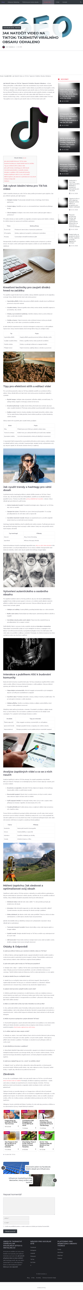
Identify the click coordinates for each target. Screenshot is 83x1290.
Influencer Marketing (13, 2)
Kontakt (65, 2)
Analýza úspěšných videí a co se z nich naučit (17, 174)
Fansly (59, 1249)
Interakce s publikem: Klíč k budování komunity (17, 172)
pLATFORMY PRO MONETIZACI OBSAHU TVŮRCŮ (67, 1243)
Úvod (3, 2)
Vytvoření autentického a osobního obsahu (16, 170)
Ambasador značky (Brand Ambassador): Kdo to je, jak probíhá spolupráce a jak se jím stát (69, 118)
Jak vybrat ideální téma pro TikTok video (15, 161)
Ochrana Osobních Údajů (49, 1277)
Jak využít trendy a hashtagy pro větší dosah (16, 168)
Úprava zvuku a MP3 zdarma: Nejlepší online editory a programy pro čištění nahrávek (74, 203)
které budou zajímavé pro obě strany (24, 1027)
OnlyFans (60, 1255)
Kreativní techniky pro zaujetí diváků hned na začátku (19, 163)
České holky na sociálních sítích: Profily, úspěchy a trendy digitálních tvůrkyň (74, 239)
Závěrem (6, 181)
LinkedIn (32, 1253)
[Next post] (54, 1180)
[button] (81, 2)
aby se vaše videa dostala (43, 545)
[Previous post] (3, 1167)
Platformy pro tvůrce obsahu (30, 2)
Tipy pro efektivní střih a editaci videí (14, 165)
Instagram (33, 1250)
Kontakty (38, 1277)
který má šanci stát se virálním (12, 1080)
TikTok (17, 28)
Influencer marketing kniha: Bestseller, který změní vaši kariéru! (20, 1180)
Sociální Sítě (47, 2)
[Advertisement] (41, 63)
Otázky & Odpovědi (9, 179)
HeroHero (60, 1252)
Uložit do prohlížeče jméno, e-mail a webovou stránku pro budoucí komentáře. (27, 1226)
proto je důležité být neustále (34, 499)
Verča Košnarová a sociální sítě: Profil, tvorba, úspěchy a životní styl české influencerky (67, 142)
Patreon (59, 1258)
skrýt (24, 158)
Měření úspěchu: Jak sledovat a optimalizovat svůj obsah (20, 176)
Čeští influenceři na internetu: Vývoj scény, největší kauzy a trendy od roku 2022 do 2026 (69, 94)
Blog (28, 1277)
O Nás (57, 2)
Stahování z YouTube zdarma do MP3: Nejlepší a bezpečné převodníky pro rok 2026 (74, 185)
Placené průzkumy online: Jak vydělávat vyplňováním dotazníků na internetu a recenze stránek (74, 220)
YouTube (32, 1262)
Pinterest (33, 1256)
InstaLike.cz (12, 47)
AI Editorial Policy (41, 1287)
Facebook (33, 1247)
